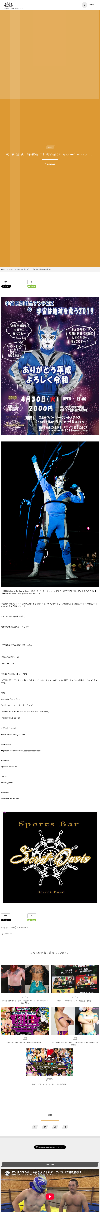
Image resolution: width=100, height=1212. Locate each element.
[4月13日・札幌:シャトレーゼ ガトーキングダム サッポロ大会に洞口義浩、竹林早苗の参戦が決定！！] (75, 1021)
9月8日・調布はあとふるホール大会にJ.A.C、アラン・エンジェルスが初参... (25, 1002)
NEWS (50, 147)
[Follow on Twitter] (45, 1127)
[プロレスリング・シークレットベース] (8, 4)
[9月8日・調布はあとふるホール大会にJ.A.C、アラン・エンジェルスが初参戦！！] (25, 979)
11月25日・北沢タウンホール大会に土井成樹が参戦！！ (49, 1084)
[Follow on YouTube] (55, 1127)
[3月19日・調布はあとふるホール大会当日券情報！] (25, 1021)
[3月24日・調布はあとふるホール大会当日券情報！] (75, 979)
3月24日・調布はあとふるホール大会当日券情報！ (75, 1001)
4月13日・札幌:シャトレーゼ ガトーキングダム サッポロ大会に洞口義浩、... (75, 1043)
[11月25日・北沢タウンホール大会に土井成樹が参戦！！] (49, 1062)
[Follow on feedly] (65, 1127)
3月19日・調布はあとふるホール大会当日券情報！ (25, 1042)
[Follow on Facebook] (35, 1127)
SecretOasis (22, 927)
